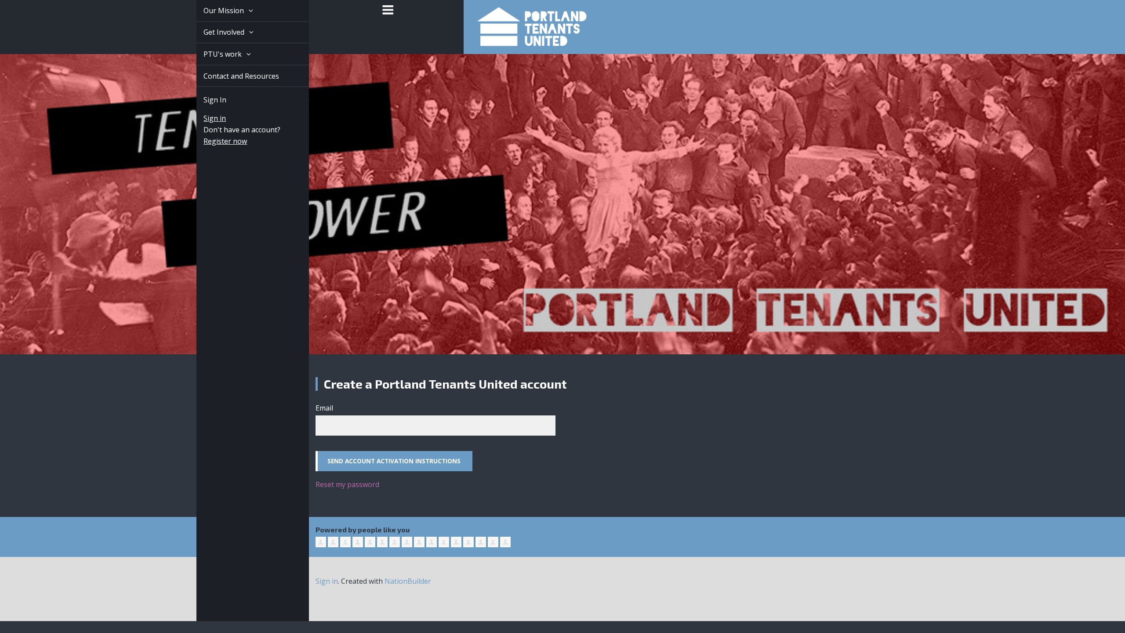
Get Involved (214, 32)
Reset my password (347, 484)
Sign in (204, 118)
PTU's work (213, 54)
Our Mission (214, 10)
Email (324, 408)
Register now (215, 141)
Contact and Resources (231, 76)
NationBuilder (408, 581)
